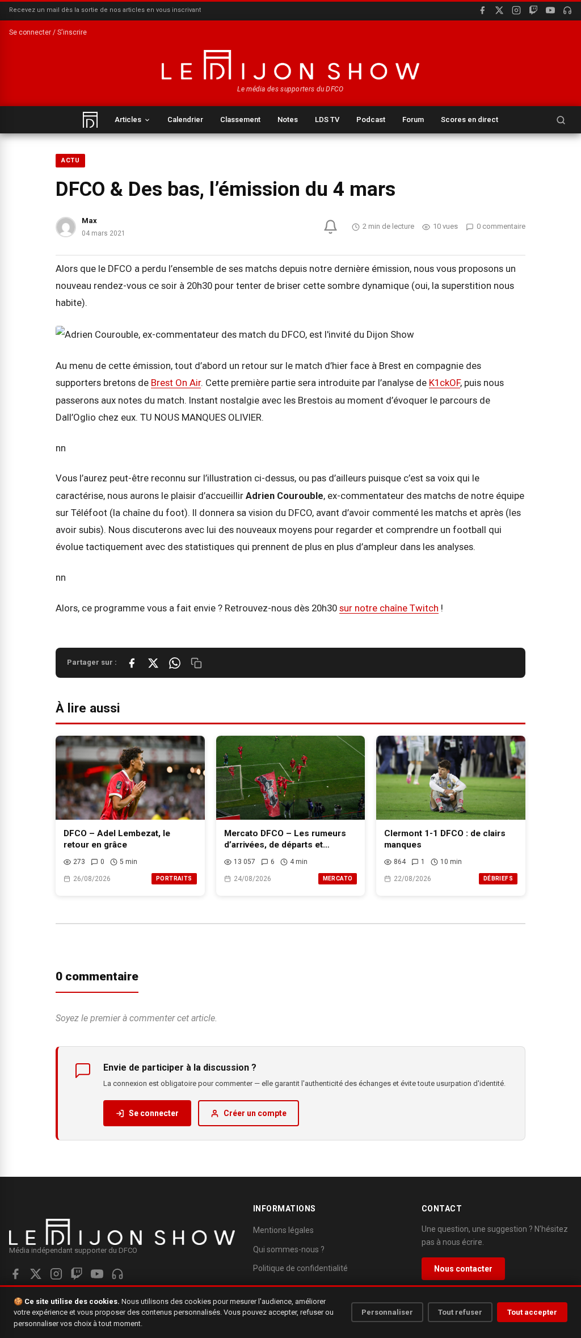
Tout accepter (532, 1312)
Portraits (174, 878)
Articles (128, 119)
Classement (240, 119)
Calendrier (185, 119)
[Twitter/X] (36, 1274)
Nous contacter (463, 1268)
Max (89, 220)
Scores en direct (469, 119)
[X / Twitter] (499, 10)
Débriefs (498, 878)
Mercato (338, 878)
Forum (413, 119)
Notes (287, 119)
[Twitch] (533, 10)
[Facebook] (482, 10)
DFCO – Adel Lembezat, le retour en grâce (117, 839)
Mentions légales (283, 1230)
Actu (70, 160)
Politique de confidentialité (300, 1268)
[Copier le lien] (196, 663)
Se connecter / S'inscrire (48, 32)
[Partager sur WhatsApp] (174, 663)
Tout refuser (460, 1312)
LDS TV (327, 119)
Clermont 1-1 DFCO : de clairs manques (445, 839)
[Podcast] (567, 10)
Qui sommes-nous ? (289, 1249)
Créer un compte (255, 1113)
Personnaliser (387, 1312)
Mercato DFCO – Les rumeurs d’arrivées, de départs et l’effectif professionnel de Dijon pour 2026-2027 (289, 839)
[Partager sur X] (153, 663)
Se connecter (154, 1113)
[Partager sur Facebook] (131, 663)
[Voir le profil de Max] (66, 227)
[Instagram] (516, 10)
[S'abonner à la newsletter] (330, 226)
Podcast (370, 119)
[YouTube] (550, 10)
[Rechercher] (560, 119)
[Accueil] (90, 119)
